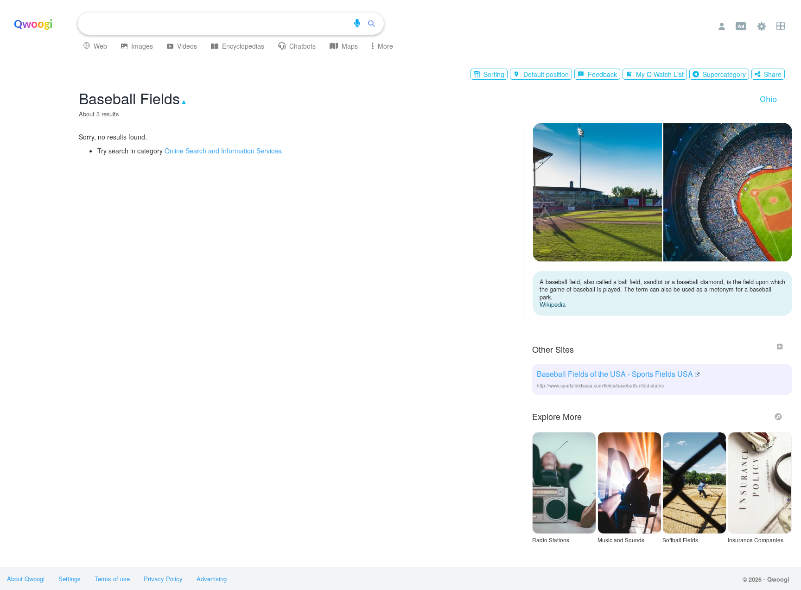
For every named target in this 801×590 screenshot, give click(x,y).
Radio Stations (550, 540)
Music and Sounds (621, 540)
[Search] (371, 23)
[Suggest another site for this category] (779, 346)
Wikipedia (553, 304)
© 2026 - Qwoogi (766, 579)
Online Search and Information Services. (224, 150)
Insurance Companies (755, 540)
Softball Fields (680, 540)
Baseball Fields (129, 98)
